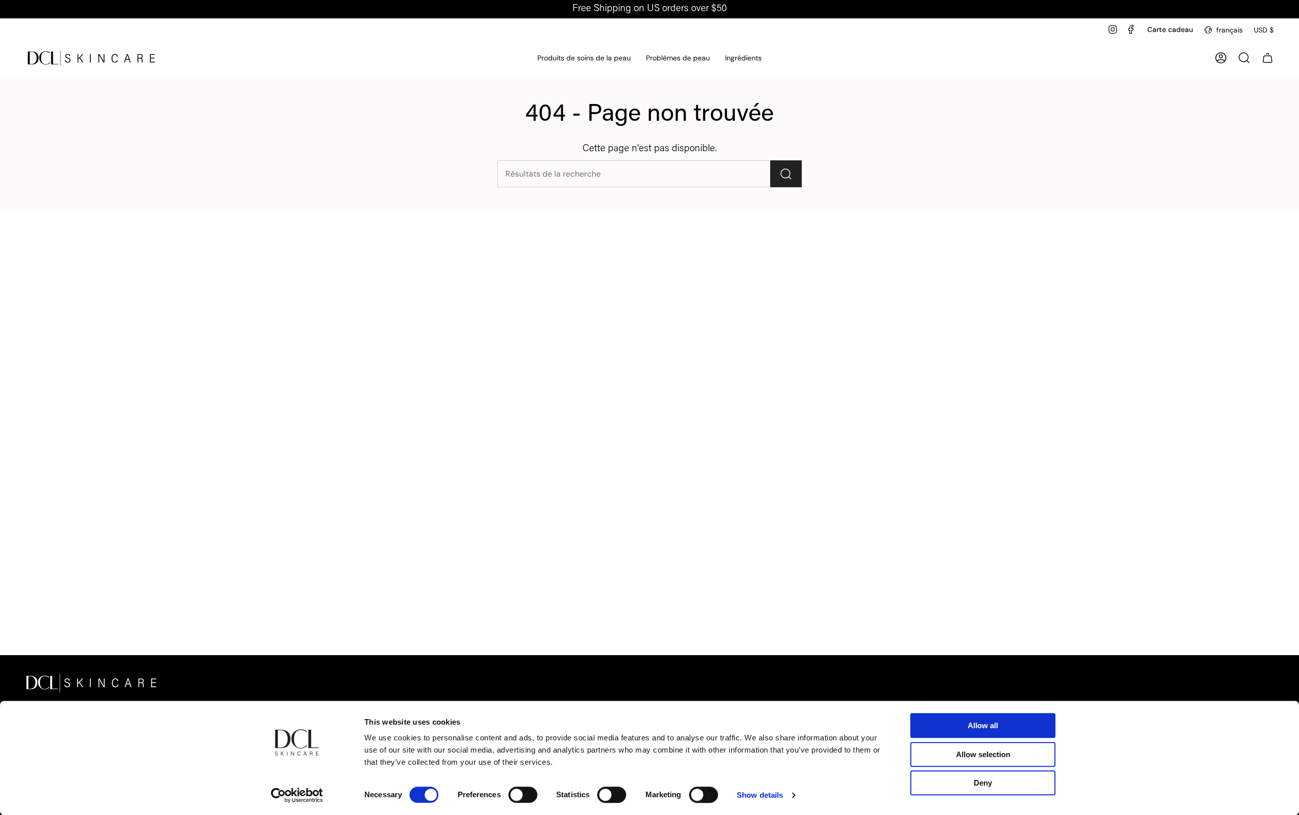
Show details (760, 795)
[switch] (522, 795)
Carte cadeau (1170, 29)
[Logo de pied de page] (91, 682)
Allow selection (983, 754)
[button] (584, 58)
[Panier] (1267, 57)
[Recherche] (786, 173)
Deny (983, 782)
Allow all (983, 725)
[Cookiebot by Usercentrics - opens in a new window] (297, 795)
